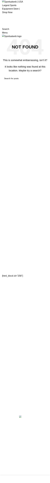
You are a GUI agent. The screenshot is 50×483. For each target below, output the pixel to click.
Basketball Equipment (13, 315)
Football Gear (9, 330)
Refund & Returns (11, 364)
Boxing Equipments (11, 325)
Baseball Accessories (12, 309)
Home (5, 343)
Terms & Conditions (11, 359)
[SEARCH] (45, 78)
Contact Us (7, 354)
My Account (7, 387)
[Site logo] (12, 7)
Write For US (8, 369)
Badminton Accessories (13, 304)
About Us (6, 348)
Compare (6, 392)
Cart (4, 382)
